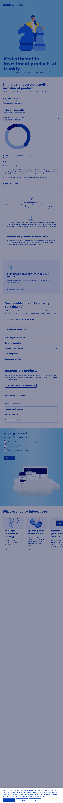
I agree (9, 800)
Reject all (22, 800)
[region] (31, 795)
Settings (34, 800)
